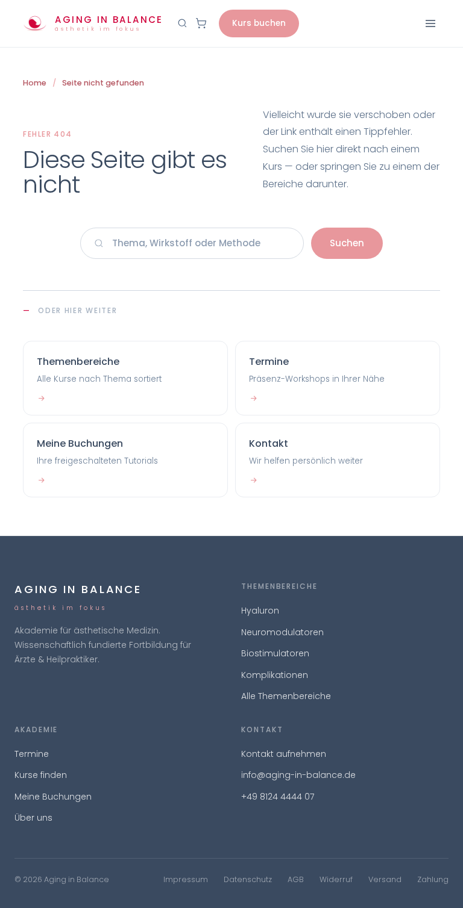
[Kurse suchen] (182, 23)
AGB (296, 879)
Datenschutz (248, 879)
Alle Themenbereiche (286, 696)
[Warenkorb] (201, 23)
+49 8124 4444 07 (277, 797)
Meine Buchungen (53, 797)
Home (34, 83)
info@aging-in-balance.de (298, 775)
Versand (385, 879)
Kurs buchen (259, 23)
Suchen (347, 243)
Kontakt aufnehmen (283, 754)
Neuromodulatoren (282, 632)
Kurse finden (40, 775)
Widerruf (336, 879)
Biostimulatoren (275, 653)
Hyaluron (260, 611)
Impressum (185, 879)
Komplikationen (274, 675)
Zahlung (433, 879)
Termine (31, 754)
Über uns (33, 818)
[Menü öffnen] (430, 23)
